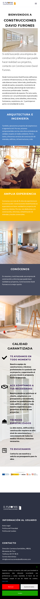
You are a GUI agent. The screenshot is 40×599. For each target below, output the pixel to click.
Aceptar (20, 593)
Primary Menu (36, 3)
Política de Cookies (9, 531)
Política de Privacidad (10, 528)
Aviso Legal (6, 526)
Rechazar (10, 587)
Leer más (5, 581)
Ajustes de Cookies (29, 587)
